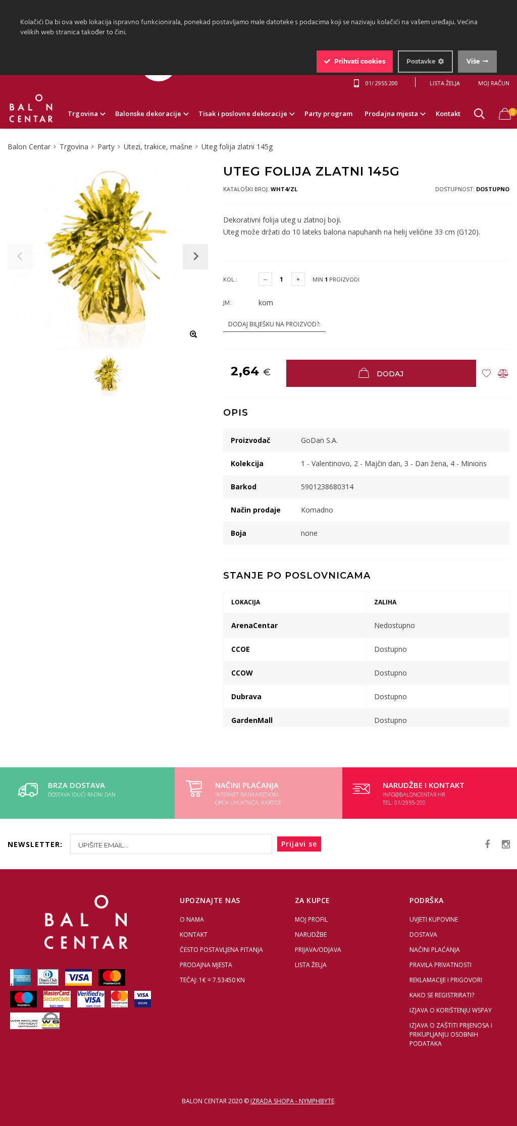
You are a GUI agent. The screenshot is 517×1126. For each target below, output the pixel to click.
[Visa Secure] (142, 998)
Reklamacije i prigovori (445, 980)
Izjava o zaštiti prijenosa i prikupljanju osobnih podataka (450, 1034)
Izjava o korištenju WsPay (450, 1010)
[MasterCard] (112, 977)
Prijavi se (299, 844)
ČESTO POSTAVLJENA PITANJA (221, 949)
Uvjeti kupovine (433, 919)
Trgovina (83, 113)
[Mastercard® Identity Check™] (120, 998)
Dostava (423, 934)
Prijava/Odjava (318, 949)
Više (473, 61)
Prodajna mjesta (392, 113)
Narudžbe (311, 934)
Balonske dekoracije (148, 113)
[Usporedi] (503, 373)
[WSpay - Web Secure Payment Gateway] (35, 1027)
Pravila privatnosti (440, 965)
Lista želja (311, 965)
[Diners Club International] (49, 977)
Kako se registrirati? (441, 995)
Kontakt (448, 113)
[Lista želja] (486, 373)
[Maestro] (24, 998)
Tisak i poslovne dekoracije (242, 113)
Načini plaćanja (434, 949)
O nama (192, 919)
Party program (328, 113)
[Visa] (79, 977)
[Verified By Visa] (92, 998)
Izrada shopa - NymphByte (292, 1101)
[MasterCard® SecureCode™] (58, 998)
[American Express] (21, 977)
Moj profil (311, 919)
